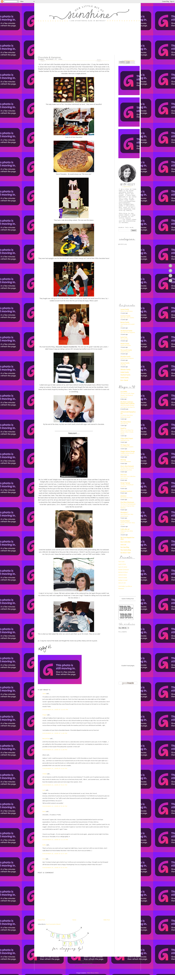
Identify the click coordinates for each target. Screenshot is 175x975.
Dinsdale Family (125, 356)
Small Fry (123, 428)
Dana (44, 811)
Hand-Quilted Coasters (127, 447)
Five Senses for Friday (126, 498)
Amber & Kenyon (123, 569)
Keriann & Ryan (123, 572)
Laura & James (122, 567)
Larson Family (125, 309)
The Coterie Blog (126, 550)
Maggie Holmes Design (128, 451)
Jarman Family (125, 363)
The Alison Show (126, 422)
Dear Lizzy (124, 475)
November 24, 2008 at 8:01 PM (54, 785)
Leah (43, 790)
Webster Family (125, 369)
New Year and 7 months (127, 318)
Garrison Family (125, 316)
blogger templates (81, 973)
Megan (44, 715)
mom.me (123, 545)
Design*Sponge (125, 483)
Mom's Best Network (127, 466)
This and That (124, 339)
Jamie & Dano (122, 575)
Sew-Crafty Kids (125, 542)
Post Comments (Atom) (53, 924)
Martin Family (125, 344)
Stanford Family (125, 375)
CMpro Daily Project (127, 438)
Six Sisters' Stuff (125, 553)
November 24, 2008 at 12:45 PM (55, 709)
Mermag (123, 460)
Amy (43, 859)
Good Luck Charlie (126, 345)
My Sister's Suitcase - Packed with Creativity (127, 402)
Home (74, 920)
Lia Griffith (124, 392)
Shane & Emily (122, 577)
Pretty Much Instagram (127, 358)
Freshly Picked (125, 521)
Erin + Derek (124, 380)
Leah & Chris (122, 564)
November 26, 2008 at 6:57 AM (54, 853)
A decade (123, 365)
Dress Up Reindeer (126, 461)
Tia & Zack (121, 561)
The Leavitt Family (126, 350)
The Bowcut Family (126, 331)
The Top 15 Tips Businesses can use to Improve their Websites (128, 506)
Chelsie (44, 774)
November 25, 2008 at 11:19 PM (55, 839)
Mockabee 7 (124, 512)
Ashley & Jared (122, 580)
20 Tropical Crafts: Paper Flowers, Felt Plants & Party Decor (127, 395)
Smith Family (125, 378)
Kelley (44, 845)
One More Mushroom (127, 502)
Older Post (106, 920)
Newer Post (41, 920)
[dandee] (123, 496)
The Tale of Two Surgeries (128, 332)
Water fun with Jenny (127, 311)
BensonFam (46, 738)
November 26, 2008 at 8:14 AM (54, 867)
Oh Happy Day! (125, 445)
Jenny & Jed (122, 583)
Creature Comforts (126, 491)
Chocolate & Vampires (49, 57)
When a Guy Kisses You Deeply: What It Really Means (127, 432)
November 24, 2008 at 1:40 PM (54, 733)
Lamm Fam (124, 337)
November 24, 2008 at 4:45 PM (54, 768)
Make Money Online (93, 973)
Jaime (44, 693)
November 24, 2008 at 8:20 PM (54, 806)
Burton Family (125, 322)
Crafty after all (125, 529)
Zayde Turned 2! (125, 352)
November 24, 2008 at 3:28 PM (54, 750)
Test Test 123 (124, 423)
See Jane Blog (125, 547)
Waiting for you (125, 440)
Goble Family (125, 372)
